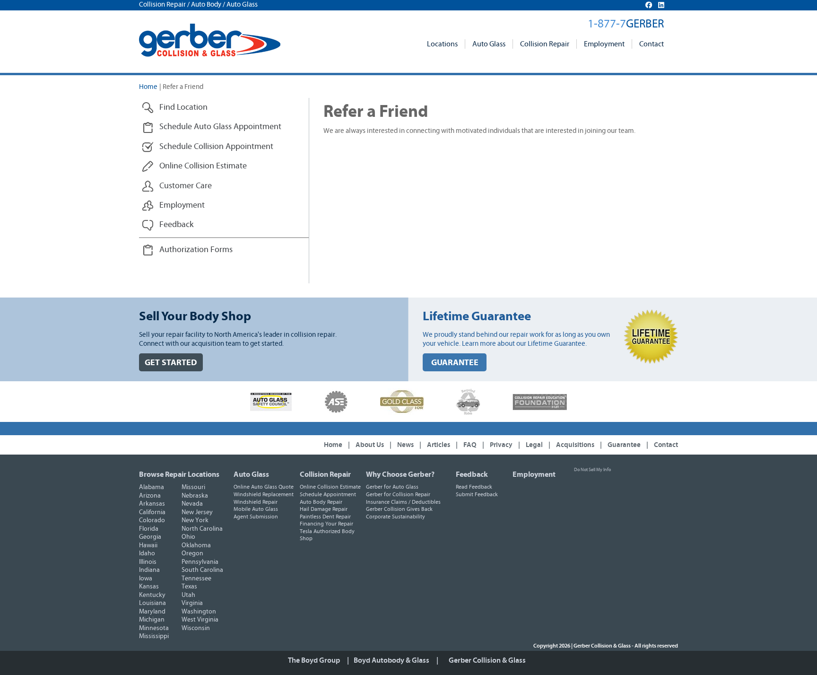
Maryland (152, 611)
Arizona (150, 495)
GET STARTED (171, 363)
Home (148, 86)
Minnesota (154, 628)
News (405, 445)
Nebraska (195, 495)
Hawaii (148, 545)
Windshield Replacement (264, 494)
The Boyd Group (314, 660)
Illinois (147, 562)
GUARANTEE (454, 363)
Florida (148, 529)
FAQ (470, 445)
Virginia (192, 603)
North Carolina (202, 529)
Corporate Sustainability (395, 516)
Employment (604, 44)
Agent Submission (256, 516)
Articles (438, 445)
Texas (189, 586)
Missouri (193, 487)
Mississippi (154, 636)
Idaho (147, 553)
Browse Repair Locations (179, 474)
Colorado (152, 520)
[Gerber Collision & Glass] (209, 40)
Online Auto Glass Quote (264, 487)
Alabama (151, 487)
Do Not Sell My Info (592, 469)
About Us (370, 445)
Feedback (472, 474)
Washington (199, 611)
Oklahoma (196, 545)
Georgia (150, 537)
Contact (651, 44)
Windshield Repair (256, 502)
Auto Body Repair (321, 502)
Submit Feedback (477, 494)
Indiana (149, 570)
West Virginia (200, 619)
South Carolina (202, 570)
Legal (534, 445)
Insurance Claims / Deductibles (403, 502)
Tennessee (196, 578)
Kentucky (152, 595)
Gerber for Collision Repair (398, 494)
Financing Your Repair (326, 523)
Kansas (149, 586)
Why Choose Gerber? (400, 474)
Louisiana (152, 603)
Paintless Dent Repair (325, 516)
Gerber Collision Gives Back (399, 509)
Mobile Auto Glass (256, 509)
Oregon (192, 553)
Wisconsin (196, 628)
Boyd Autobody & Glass (391, 660)
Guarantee (624, 445)
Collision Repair (544, 44)
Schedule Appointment (328, 494)
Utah (188, 595)
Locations (442, 44)
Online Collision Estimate (330, 487)
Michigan (152, 619)
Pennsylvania (200, 562)
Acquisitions (575, 445)
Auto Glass (488, 44)
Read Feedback (474, 487)
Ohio (188, 537)
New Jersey (197, 512)
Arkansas (152, 503)
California (152, 512)
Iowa (145, 578)
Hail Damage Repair (324, 509)
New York (195, 520)
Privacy (501, 445)
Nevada (192, 503)
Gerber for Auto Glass (392, 487)
